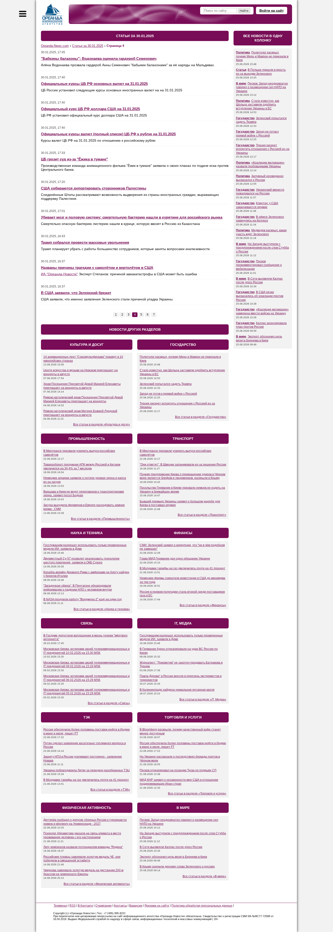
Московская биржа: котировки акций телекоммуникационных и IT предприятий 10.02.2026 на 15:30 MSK (86, 651)
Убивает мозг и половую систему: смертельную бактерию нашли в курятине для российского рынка (131, 217)
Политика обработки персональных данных (201, 905)
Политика (243, 52)
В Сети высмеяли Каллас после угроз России (171, 847)
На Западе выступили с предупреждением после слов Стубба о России (262, 247)
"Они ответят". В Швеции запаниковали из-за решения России (183, 464)
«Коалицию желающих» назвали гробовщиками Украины (260, 164)
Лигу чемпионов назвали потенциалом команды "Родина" (83, 847)
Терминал (60, 905)
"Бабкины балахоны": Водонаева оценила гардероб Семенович (99, 58)
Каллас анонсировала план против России (261, 325)
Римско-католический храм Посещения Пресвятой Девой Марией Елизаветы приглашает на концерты (83, 399)
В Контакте (85, 905)
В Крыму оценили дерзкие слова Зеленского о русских (177, 866)
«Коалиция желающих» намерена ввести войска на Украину (262, 311)
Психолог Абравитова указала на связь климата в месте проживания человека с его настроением (82, 835)
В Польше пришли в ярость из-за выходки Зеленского (261, 71)
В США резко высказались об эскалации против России (259, 295)
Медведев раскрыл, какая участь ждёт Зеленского (261, 232)
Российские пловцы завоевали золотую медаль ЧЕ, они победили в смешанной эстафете (81, 858)
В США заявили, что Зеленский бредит (76, 293)
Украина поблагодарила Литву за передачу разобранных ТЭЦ (86, 770)
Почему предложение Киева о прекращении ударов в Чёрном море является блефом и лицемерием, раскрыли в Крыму (182, 476)
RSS (72, 905)
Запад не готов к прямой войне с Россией (168, 393)
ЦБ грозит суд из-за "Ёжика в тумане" (74, 159)
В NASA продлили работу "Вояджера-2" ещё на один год (82, 599)
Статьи (241, 70)
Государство (245, 118)
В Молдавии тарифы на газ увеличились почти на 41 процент (182, 568)
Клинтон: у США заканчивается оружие (257, 205)
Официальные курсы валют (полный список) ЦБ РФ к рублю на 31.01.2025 (108, 134)
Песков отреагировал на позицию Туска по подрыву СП (178, 770)
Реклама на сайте (157, 905)
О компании (103, 905)
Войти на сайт (271, 10)
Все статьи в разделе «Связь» (109, 703)
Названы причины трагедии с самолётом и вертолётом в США (97, 267)
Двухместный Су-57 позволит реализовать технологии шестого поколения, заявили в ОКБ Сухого (81, 560)
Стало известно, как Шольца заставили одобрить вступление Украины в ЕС (257, 104)
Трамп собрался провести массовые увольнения (85, 242)
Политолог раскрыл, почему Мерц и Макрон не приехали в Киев (262, 56)
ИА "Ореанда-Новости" (59, 274)
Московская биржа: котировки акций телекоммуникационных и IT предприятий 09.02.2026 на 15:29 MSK (86, 664)
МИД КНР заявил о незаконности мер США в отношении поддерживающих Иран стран (179, 781)
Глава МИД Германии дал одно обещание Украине (175, 558)
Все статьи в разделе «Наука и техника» (102, 609)
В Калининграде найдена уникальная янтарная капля (177, 689)
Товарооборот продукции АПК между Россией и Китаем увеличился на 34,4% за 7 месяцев (81, 466)
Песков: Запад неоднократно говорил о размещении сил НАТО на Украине (262, 87)
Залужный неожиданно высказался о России (260, 178)
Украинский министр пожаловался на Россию (260, 191)
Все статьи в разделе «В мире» (204, 876)
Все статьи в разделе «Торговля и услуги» (197, 793)
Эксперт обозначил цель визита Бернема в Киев (173, 856)
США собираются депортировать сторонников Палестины (93, 188)
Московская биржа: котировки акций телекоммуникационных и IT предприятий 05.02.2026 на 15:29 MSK (86, 691)
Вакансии (135, 905)
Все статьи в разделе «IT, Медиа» (202, 699)
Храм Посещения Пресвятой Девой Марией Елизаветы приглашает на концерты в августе (82, 386)
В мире (241, 83)
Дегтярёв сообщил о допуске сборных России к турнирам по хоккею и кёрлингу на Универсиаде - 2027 (85, 822)
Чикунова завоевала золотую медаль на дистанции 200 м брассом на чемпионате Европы (83, 872)
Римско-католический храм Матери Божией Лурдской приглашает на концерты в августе (80, 413)
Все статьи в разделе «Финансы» (203, 605)
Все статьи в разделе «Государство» (200, 417)
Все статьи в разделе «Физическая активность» (97, 884)
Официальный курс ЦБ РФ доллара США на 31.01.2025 (90, 109)
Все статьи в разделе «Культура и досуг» (101, 424)
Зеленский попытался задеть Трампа (166, 384)
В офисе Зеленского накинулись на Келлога (260, 218)
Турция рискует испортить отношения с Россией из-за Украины (262, 149)
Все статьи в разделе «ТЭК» (110, 789)
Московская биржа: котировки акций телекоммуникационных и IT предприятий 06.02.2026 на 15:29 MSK (86, 678)
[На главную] (52, 14)
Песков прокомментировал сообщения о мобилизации (259, 265)
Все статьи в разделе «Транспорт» (202, 515)
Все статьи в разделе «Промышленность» (100, 518)
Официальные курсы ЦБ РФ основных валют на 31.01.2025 (94, 84)
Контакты (120, 905)
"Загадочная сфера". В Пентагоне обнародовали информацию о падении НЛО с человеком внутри (77, 587)
